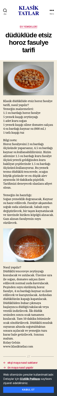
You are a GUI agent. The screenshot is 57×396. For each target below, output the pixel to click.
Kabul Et (28, 389)
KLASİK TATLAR (28, 10)
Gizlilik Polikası (30, 378)
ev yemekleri (28, 26)
